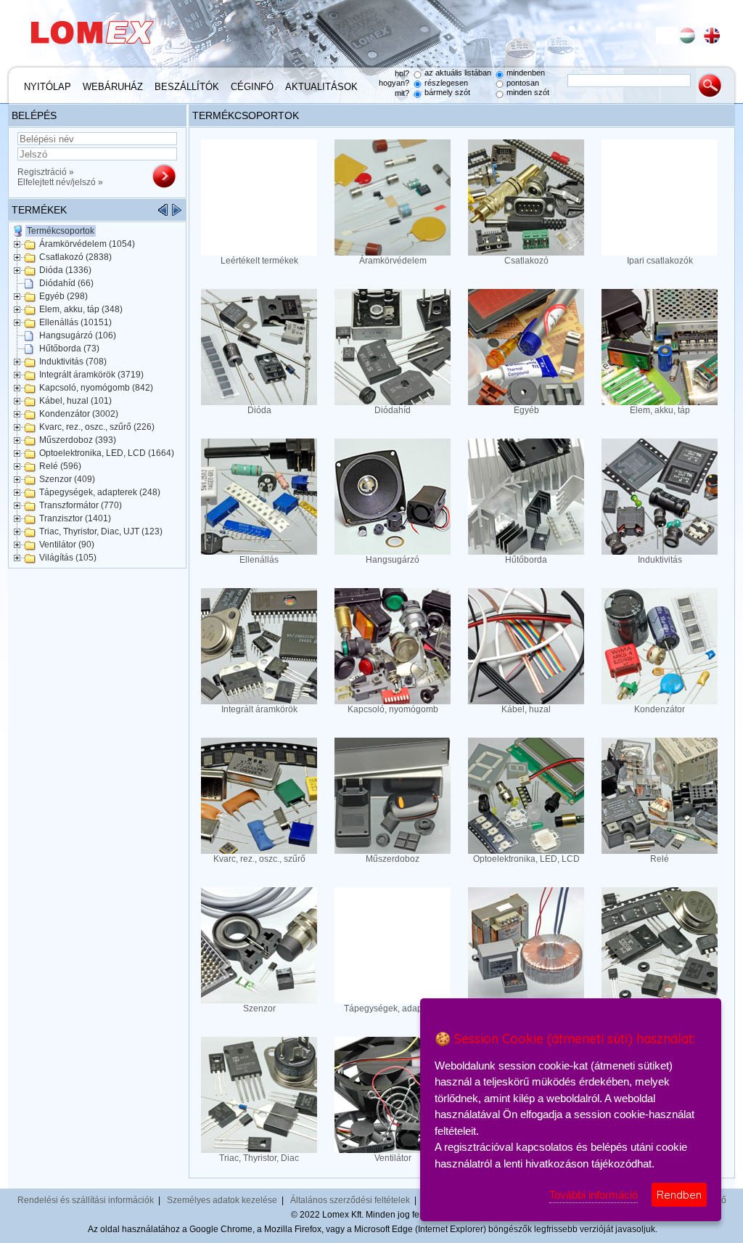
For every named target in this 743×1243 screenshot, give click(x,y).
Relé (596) (60, 466)
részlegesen (446, 82)
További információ (593, 1195)
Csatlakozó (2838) (75, 257)
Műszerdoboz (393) (77, 440)
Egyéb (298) (63, 296)
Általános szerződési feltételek (350, 1200)
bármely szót (447, 92)
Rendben (679, 1195)
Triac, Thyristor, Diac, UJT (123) (101, 531)
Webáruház (113, 86)
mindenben (525, 72)
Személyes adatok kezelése (222, 1200)
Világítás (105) (68, 558)
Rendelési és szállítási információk (85, 1200)
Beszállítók (187, 86)
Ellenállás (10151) (75, 322)
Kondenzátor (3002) (78, 414)
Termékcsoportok (60, 231)
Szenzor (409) (67, 479)
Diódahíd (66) (66, 283)
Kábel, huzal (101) (75, 401)
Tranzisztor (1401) (75, 518)
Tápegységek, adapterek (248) (99, 492)
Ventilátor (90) (66, 544)
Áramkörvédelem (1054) (87, 244)
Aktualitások (321, 86)
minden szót (527, 92)
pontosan (522, 82)
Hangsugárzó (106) (77, 335)
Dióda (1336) (65, 270)
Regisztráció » (45, 172)
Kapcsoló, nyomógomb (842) (96, 388)
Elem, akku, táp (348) (81, 309)
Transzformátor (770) (80, 505)
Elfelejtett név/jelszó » (60, 182)
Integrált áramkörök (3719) (91, 375)
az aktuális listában (457, 72)
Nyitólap (47, 86)
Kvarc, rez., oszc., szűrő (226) (97, 427)
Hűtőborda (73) (69, 348)
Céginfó (252, 86)
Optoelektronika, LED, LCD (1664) (106, 453)
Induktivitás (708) (73, 361)
